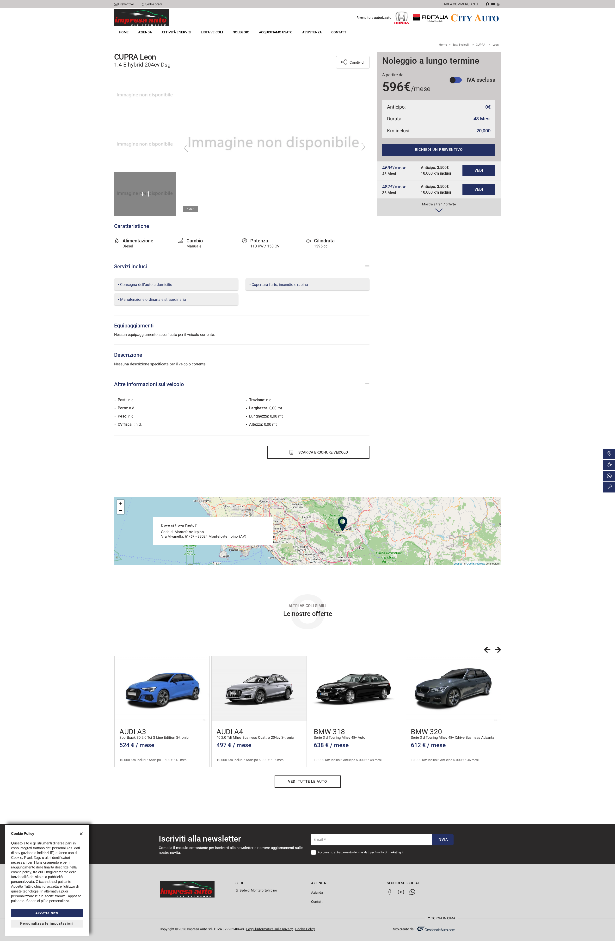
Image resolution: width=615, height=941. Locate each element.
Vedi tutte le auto (307, 781)
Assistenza (312, 32)
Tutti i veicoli (461, 44)
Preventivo (126, 4)
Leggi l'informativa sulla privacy (269, 929)
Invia (442, 839)
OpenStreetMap (476, 563)
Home (124, 32)
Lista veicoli (212, 32)
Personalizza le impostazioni (47, 923)
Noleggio (241, 32)
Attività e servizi (176, 32)
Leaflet (458, 563)
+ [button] (120, 503)
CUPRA (480, 44)
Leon (495, 44)
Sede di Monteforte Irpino (258, 890)
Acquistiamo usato (276, 32)
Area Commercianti (461, 4)
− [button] (120, 510)
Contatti (339, 32)
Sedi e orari (153, 4)
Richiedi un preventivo (439, 150)
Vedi (479, 170)
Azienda (145, 32)
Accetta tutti (46, 913)
